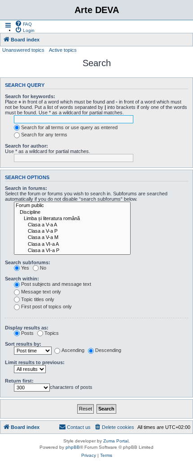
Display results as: (26, 327)
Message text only (41, 291)
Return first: (19, 380)
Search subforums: (27, 262)
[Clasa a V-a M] (72, 237)
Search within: (22, 278)
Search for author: (26, 146)
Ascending (72, 350)
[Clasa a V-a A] (72, 225)
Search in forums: (26, 188)
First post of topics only (46, 306)
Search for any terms (44, 134)
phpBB (73, 447)
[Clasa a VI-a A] (72, 244)
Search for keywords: (30, 96)
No (43, 268)
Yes (25, 268)
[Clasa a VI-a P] (72, 251)
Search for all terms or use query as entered (69, 127)
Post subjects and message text (56, 284)
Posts (27, 333)
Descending (108, 350)
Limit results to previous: (35, 362)
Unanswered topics (23, 50)
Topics (51, 333)
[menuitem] (23, 23)
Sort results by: (23, 344)
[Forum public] (72, 206)
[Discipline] (72, 212)
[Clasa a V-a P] (72, 231)
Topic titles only (37, 299)
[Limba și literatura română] (72, 219)
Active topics (63, 50)
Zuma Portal (115, 440)
